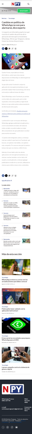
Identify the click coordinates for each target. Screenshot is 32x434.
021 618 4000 (27, 400)
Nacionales (7, 188)
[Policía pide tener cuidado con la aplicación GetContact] (16, 296)
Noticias (4, 18)
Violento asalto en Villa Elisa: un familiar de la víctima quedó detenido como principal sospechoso (11, 205)
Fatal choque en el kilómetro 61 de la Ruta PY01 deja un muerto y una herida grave (11, 217)
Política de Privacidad (15, 422)
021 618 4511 (28, 408)
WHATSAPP (24, 11)
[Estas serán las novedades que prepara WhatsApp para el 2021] (16, 326)
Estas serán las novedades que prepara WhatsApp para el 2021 (16, 339)
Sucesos (6, 201)
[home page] (16, 4)
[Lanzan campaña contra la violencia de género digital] (16, 355)
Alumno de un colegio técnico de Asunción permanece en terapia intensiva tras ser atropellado (10, 230)
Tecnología (11, 18)
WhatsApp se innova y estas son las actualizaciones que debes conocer (15, 281)
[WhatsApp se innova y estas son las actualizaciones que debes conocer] (16, 267)
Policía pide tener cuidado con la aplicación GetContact (13, 310)
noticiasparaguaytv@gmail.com (12, 408)
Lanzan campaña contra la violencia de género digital (15, 368)
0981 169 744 (8, 399)
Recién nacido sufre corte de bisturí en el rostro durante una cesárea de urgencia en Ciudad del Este (12, 243)
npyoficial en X (7, 180)
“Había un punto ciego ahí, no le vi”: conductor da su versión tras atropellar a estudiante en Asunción (11, 193)
